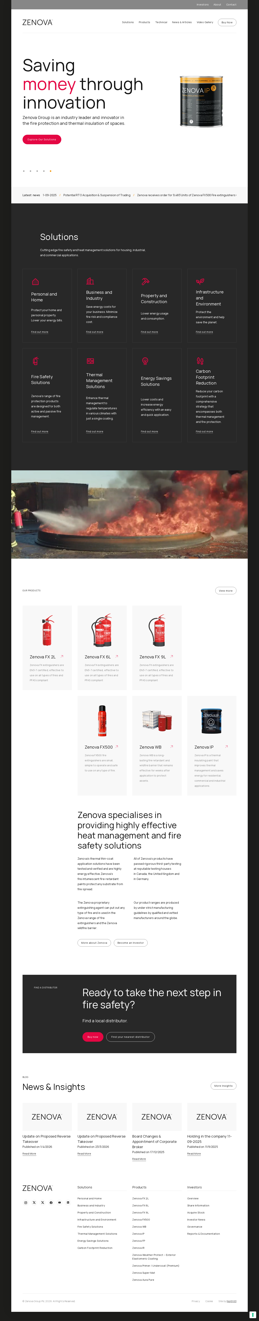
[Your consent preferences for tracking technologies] (252, 1314)
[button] (23, 171)
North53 (231, 1301)
